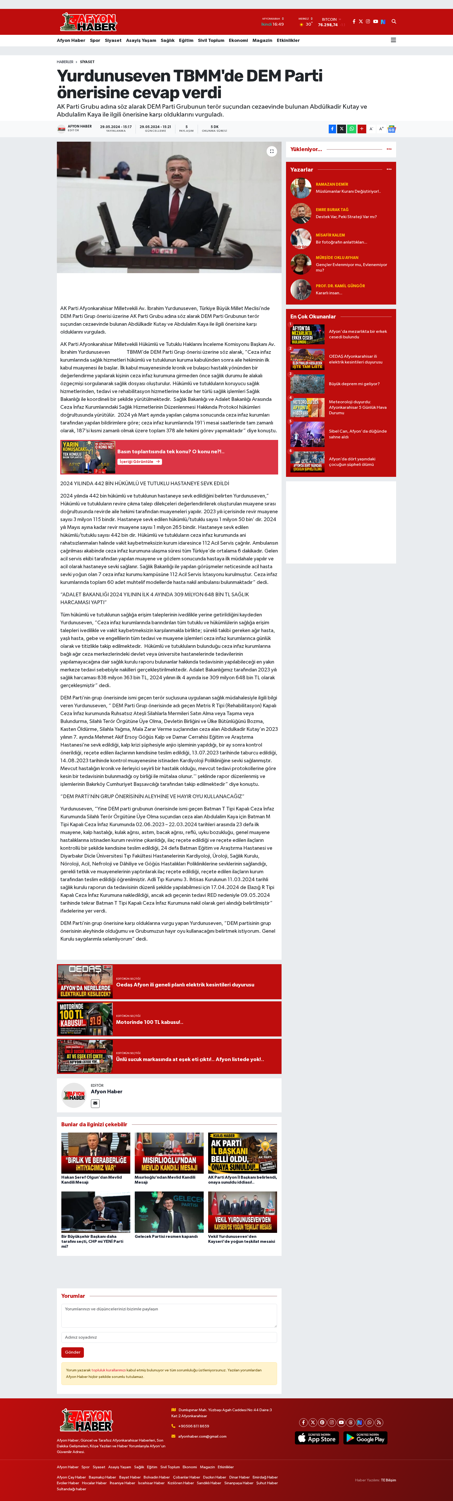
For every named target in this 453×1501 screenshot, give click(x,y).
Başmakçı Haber (102, 1477)
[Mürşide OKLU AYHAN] (300, 264)
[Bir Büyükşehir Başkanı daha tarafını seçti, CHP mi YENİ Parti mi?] (95, 1212)
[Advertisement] (341, 522)
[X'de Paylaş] (341, 129)
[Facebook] (303, 1422)
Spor (95, 40)
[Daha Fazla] (362, 129)
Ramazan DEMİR (332, 184)
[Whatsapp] (369, 1422)
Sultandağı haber (71, 1489)
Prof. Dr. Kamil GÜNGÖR (340, 286)
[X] (313, 1422)
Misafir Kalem (330, 235)
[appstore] (317, 1437)
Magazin (262, 40)
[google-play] (365, 1437)
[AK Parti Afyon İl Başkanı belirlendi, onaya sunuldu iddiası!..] (242, 1153)
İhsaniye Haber (122, 1483)
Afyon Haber (71, 40)
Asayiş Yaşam (141, 40)
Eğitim (186, 40)
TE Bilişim (388, 1480)
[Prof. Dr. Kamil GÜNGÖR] (300, 289)
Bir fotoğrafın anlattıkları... (341, 242)
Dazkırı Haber (214, 1477)
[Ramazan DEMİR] (300, 188)
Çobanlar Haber (186, 1477)
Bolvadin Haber (157, 1477)
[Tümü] (389, 149)
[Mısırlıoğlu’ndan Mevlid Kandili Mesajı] (169, 1153)
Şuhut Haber (267, 1483)
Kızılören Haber (181, 1483)
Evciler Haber (68, 1483)
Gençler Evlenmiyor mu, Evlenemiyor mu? (351, 268)
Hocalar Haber (94, 1483)
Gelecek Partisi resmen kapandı (166, 1236)
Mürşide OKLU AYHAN (337, 258)
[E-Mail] (95, 1103)
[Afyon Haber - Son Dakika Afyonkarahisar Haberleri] (88, 22)
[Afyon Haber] (74, 1095)
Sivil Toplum (211, 40)
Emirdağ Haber (265, 1477)
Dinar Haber (239, 1477)
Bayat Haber (130, 1477)
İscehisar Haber (151, 1483)
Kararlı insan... (329, 293)
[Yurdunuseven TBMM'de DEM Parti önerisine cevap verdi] (169, 207)
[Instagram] (331, 1422)
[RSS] (379, 1422)
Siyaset (113, 40)
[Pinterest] (322, 1422)
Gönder (72, 1352)
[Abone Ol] (391, 129)
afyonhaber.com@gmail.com (202, 1436)
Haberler (65, 62)
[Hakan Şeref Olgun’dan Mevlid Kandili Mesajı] (95, 1153)
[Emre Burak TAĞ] (300, 213)
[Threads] (350, 1422)
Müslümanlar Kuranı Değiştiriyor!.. (348, 191)
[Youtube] (341, 1422)
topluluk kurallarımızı (109, 1370)
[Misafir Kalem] (300, 238)
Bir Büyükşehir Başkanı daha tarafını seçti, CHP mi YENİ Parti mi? (92, 1241)
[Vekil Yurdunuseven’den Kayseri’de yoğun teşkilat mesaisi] (242, 1212)
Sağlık (168, 40)
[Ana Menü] (393, 40)
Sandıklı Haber (209, 1483)
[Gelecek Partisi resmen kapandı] (169, 1212)
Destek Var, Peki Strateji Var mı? (346, 217)
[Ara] (394, 22)
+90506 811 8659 (193, 1426)
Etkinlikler (288, 40)
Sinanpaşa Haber (239, 1483)
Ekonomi (238, 40)
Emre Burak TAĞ (332, 210)
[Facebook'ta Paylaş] (332, 129)
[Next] (360, 1422)
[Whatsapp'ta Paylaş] (351, 129)
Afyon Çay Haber (71, 1477)
